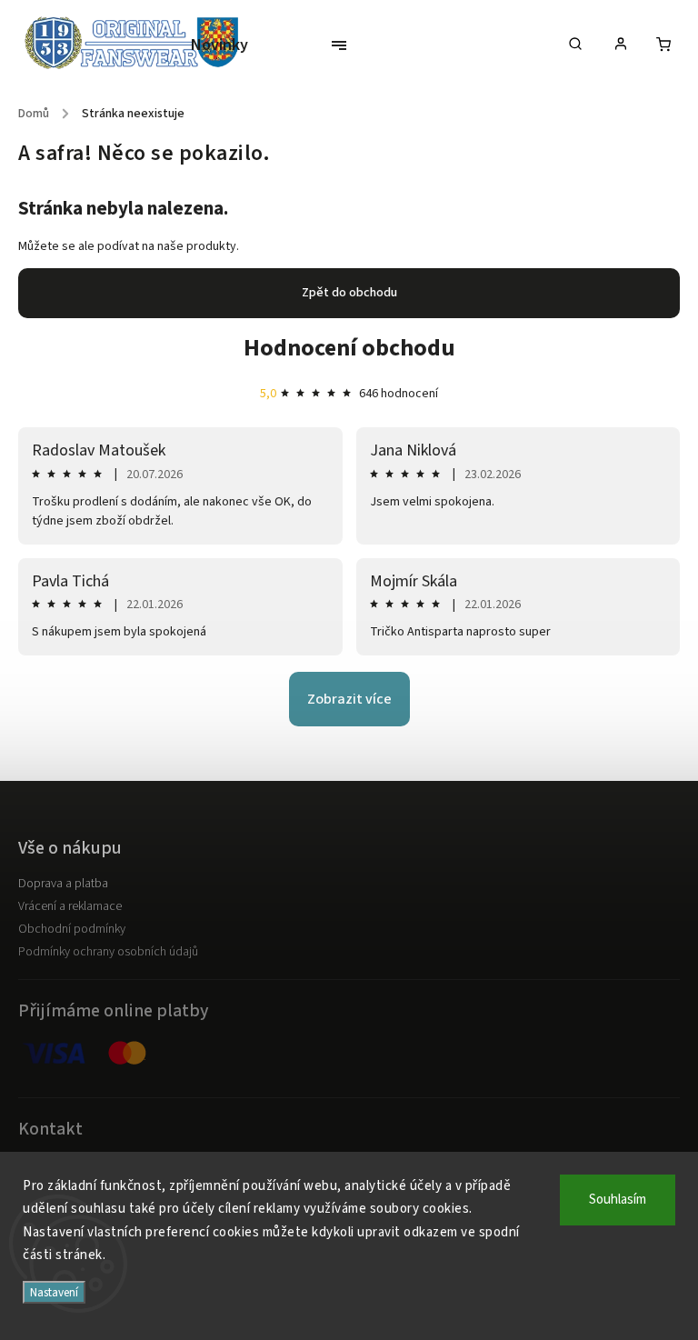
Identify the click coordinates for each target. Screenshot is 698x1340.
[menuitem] (226, 45)
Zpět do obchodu (349, 293)
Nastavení (54, 1292)
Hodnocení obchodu (349, 348)
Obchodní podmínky (71, 929)
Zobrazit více (349, 699)
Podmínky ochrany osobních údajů (108, 952)
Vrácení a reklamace (70, 906)
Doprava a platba (63, 884)
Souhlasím (617, 1199)
